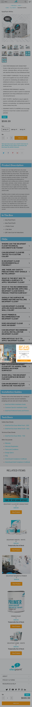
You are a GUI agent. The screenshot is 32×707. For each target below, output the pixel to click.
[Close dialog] (31, 345)
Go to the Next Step (24, 360)
